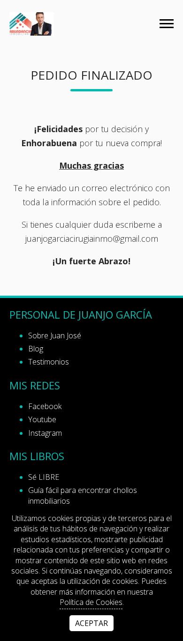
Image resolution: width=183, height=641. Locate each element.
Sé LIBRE (43, 477)
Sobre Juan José (54, 335)
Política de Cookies (91, 602)
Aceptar (91, 623)
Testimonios (48, 362)
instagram (45, 433)
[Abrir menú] (167, 23)
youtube (42, 419)
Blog (35, 348)
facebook (44, 406)
